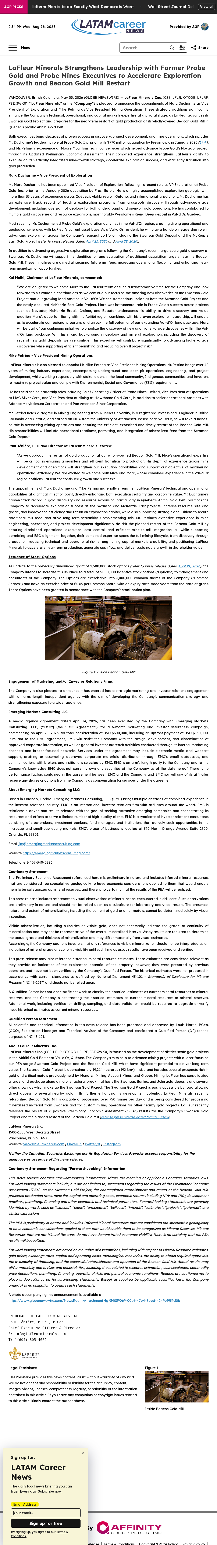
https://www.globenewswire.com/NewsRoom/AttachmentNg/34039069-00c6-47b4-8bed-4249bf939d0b (94, 1300)
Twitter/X (92, 1144)
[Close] (83, 1453)
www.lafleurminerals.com (43, 1144)
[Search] (172, 47)
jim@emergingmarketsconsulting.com (49, 844)
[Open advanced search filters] (182, 47)
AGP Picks (13, 7)
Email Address (24, 1504)
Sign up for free (45, 1523)
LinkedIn (74, 1144)
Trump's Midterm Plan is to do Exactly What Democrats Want (73, 6)
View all (206, 6)
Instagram (112, 1144)
